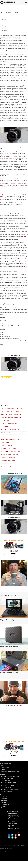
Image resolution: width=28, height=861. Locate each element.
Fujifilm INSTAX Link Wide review (9, 646)
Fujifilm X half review (6, 445)
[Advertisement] (12, 393)
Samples (5, 28)
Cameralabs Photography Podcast (10, 771)
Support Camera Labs (13, 815)
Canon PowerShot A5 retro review (9, 436)
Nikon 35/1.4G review (12, 185)
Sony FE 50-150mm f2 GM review (9, 454)
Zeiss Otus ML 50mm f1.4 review (9, 433)
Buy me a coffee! (18, 705)
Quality (5, 26)
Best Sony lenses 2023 (7, 791)
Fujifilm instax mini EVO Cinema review (11, 417)
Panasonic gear (5, 804)
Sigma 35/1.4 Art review (12, 156)
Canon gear (4, 796)
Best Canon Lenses (6, 784)
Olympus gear (4, 802)
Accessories (4, 808)
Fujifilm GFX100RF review (8, 457)
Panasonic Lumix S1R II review (9, 466)
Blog (2, 765)
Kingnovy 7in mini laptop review (9, 620)
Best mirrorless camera (7, 778)
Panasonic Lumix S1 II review (8, 448)
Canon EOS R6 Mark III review (9, 423)
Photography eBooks (13, 828)
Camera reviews (5, 767)
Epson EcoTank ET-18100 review (9, 672)
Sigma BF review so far (7, 463)
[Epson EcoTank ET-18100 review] (14, 661)
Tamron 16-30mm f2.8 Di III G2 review (10, 429)
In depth (5, 25)
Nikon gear (4, 800)
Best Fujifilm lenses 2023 (7, 785)
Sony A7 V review (5, 420)
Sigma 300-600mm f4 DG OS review (10, 451)
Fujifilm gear (4, 798)
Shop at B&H (11, 821)
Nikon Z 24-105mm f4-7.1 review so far (11, 414)
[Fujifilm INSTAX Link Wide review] (14, 634)
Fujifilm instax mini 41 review (8, 460)
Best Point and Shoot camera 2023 (10, 776)
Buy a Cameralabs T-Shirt (13, 826)
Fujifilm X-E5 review (6, 442)
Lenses (3, 769)
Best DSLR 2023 (5, 780)
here (25, 236)
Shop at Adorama (12, 823)
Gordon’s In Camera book (13, 819)
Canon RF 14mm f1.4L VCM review (10, 411)
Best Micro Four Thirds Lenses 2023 (10, 789)
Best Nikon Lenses (6, 787)
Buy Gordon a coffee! (13, 817)
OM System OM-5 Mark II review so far (10, 439)
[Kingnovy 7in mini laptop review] (14, 608)
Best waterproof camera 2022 (8, 782)
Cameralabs (7, 2)
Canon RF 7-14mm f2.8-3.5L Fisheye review (12, 408)
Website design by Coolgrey (5, 851)
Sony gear (3, 806)
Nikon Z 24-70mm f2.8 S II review (9, 426)
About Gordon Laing (13, 813)
